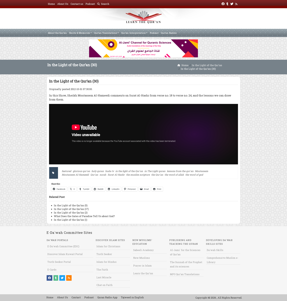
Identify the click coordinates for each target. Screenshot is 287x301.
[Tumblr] (227, 3)
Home (51, 3)
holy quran (97, 171)
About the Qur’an (57, 32)
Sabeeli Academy (143, 250)
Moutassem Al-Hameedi (75, 174)
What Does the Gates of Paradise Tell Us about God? (84, 216)
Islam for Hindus (106, 261)
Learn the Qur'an (143, 273)
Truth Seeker (104, 254)
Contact (76, 297)
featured (66, 171)
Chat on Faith (104, 285)
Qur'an (94, 174)
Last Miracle (103, 277)
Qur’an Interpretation (133, 32)
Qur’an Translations (105, 32)
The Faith (102, 269)
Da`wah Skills (215, 250)
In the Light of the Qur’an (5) (70, 205)
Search (104, 3)
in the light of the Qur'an (129, 171)
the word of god (194, 174)
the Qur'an (157, 174)
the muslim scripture (138, 174)
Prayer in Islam (142, 265)
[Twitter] (232, 3)
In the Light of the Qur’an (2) (70, 212)
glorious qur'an (81, 171)
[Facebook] (223, 3)
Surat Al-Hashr (116, 174)
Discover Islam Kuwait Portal (65, 254)
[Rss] (236, 3)
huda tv (109, 171)
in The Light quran (154, 171)
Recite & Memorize (79, 32)
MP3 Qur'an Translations (184, 274)
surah (103, 174)
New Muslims (141, 257)
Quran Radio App (107, 297)
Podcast (90, 3)
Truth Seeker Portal (59, 261)
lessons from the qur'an (180, 171)
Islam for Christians (108, 246)
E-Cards (51, 269)
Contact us (77, 3)
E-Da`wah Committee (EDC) (63, 246)
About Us (62, 3)
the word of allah (174, 174)
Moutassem (201, 171)
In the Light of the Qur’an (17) (71, 209)
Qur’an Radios (169, 32)
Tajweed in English (132, 297)
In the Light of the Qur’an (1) (70, 219)
